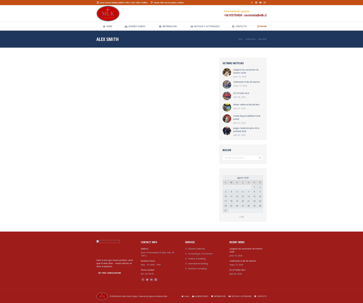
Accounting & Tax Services (200, 253)
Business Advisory (196, 248)
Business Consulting (197, 268)
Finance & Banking (196, 258)
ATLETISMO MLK (241, 93)
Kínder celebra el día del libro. (246, 104)
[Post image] (227, 72)
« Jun (241, 216)
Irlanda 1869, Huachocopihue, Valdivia (169, 2)
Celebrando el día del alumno (246, 81)
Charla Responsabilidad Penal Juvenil (246, 117)
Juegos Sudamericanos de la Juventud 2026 (246, 130)
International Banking (198, 263)
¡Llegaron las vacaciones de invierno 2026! (245, 71)
